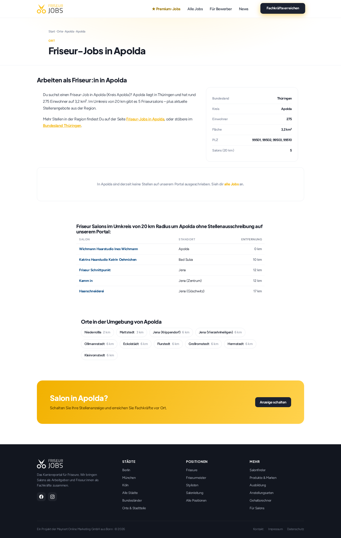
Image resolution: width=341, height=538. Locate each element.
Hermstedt (240, 344)
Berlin (126, 470)
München (128, 478)
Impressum (275, 529)
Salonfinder (258, 470)
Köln (125, 485)
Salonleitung (194, 493)
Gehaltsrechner (260, 500)
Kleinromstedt (99, 355)
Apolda (69, 31)
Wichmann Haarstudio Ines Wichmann (108, 249)
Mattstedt (132, 332)
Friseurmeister (196, 478)
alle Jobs (231, 184)
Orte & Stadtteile (134, 508)
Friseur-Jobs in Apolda (145, 119)
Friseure (191, 470)
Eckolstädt (135, 344)
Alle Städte (130, 493)
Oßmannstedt (99, 344)
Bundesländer (132, 500)
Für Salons (257, 508)
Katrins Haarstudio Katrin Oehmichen (108, 260)
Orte (60, 31)
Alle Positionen (196, 500)
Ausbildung (258, 485)
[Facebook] (41, 496)
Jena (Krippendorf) (171, 332)
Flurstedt (168, 344)
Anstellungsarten (261, 493)
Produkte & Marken (263, 478)
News (243, 8)
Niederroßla (97, 332)
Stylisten (192, 485)
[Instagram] (52, 496)
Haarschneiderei (91, 291)
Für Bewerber (221, 8)
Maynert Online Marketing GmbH (78, 529)
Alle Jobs (195, 8)
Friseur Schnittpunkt (95, 270)
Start (51, 31)
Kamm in (86, 281)
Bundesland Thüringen (62, 125)
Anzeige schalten (273, 402)
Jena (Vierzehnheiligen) (220, 332)
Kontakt (258, 529)
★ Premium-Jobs (166, 8)
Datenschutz (295, 529)
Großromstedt (203, 344)
